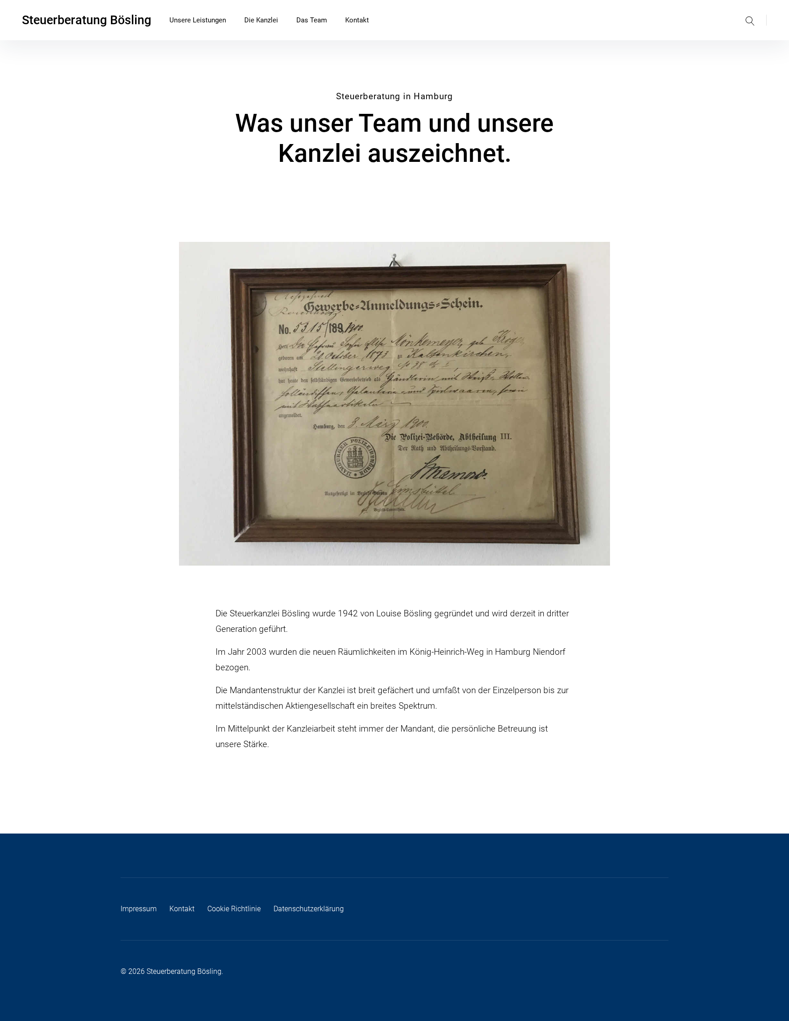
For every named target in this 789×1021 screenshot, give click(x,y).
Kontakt (357, 20)
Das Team (311, 20)
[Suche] (750, 20)
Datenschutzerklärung (309, 908)
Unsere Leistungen (197, 20)
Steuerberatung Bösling (86, 20)
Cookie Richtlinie (234, 908)
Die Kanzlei (261, 20)
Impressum (139, 908)
